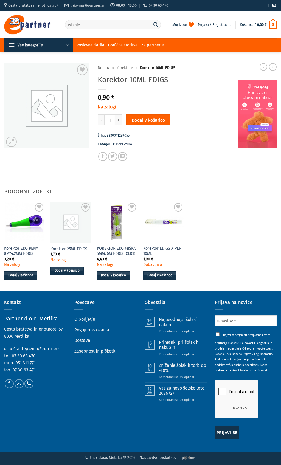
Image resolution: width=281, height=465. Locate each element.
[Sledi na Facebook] (269, 5)
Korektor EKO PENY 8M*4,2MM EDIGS (21, 251)
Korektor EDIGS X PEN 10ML (162, 251)
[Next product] (263, 67)
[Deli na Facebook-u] (102, 156)
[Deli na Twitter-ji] (112, 156)
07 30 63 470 (24, 356)
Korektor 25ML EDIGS (68, 249)
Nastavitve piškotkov (157, 457)
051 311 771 (25, 362)
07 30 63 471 (24, 370)
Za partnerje (152, 45)
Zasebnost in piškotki (95, 351)
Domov (104, 68)
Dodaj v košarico (148, 120)
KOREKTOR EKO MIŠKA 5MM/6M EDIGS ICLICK (116, 251)
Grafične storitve (122, 45)
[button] (258, 24)
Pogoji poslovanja (91, 329)
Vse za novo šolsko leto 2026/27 (181, 390)
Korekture (124, 68)
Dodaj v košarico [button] (20, 275)
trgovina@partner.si (42, 348)
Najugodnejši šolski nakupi (178, 322)
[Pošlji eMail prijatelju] (122, 156)
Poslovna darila (90, 45)
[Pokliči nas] (28, 383)
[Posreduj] (156, 24)
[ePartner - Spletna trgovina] (30, 24)
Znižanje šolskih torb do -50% (182, 368)
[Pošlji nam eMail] (274, 5)
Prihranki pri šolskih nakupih (178, 345)
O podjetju (84, 319)
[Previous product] (273, 67)
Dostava (82, 340)
